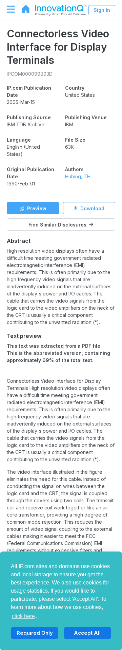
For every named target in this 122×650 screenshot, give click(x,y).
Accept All (87, 633)
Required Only (35, 633)
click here (23, 616)
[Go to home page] (22, 9)
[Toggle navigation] (7, 9)
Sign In (102, 10)
